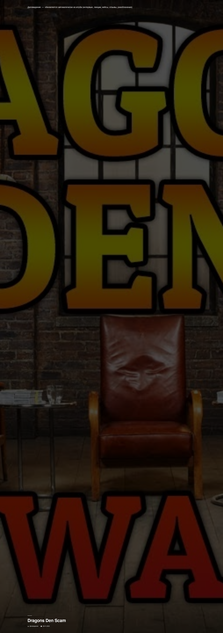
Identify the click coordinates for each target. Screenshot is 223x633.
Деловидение (34, 7)
